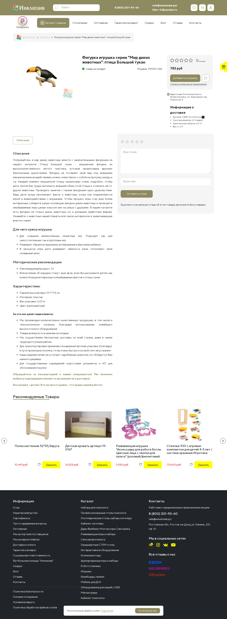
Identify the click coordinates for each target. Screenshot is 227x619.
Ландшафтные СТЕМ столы (97, 544)
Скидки (17, 566)
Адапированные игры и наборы (99, 560)
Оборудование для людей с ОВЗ (100, 587)
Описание (22, 140)
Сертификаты (21, 518)
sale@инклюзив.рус (164, 5)
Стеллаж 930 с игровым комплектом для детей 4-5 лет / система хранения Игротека (189, 449)
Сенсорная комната (93, 539)
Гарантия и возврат (25, 550)
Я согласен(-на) (148, 610)
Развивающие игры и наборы (98, 534)
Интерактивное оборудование (100, 550)
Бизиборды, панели (92, 576)
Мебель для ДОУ (91, 582)
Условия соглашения (25, 596)
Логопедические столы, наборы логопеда (106, 518)
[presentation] (4, 441)
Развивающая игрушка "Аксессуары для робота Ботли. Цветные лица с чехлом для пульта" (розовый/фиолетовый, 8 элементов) (139, 453)
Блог (16, 571)
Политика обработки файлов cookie (35, 607)
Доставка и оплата (24, 544)
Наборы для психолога (94, 507)
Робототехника (91, 566)
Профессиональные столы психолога (103, 512)
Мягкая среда (89, 592)
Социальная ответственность (31, 555)
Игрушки (86, 571)
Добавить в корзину (185, 78)
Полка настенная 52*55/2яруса (37, 446)
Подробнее (107, 610)
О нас (16, 507)
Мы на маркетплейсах (26, 539)
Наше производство (25, 512)
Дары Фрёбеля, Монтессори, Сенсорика (105, 528)
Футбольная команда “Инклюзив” (33, 560)
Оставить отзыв (137, 193)
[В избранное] (205, 78)
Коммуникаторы (91, 555)
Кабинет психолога (93, 598)
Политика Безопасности (28, 591)
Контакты (19, 582)
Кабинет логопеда (92, 523)
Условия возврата (24, 602)
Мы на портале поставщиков (30, 534)
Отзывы (17, 576)
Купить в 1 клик (47, 474)
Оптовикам (20, 528)
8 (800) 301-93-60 (127, 7)
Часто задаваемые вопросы (30, 523)
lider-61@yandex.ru (164, 9)
